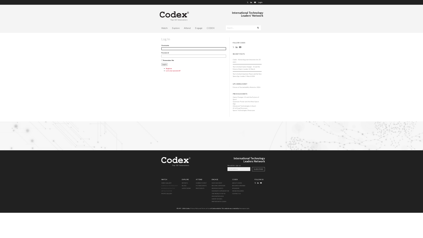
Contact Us (236, 193)
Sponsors (235, 188)
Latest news (186, 188)
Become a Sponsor (218, 185)
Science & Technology (169, 185)
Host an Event (217, 183)
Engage (198, 28)
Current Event (201, 183)
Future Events (201, 185)
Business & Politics (168, 188)
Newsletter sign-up (234, 165)
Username (165, 45)
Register (169, 68)
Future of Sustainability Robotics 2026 (246, 87)
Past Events (200, 188)
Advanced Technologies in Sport (244, 106)
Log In (164, 64)
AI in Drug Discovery (240, 108)
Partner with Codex (219, 201)
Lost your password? (173, 71)
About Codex (237, 183)
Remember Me (168, 60)
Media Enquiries (238, 191)
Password (165, 53)
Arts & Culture (166, 191)
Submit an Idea (217, 199)
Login (260, 2)
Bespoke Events (217, 188)
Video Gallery (166, 183)
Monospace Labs (244, 208)
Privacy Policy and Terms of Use (200, 208)
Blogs (184, 185)
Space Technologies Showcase (244, 110)
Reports (185, 183)
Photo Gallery (166, 193)
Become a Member (238, 185)
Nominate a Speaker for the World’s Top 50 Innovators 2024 (220, 193)
